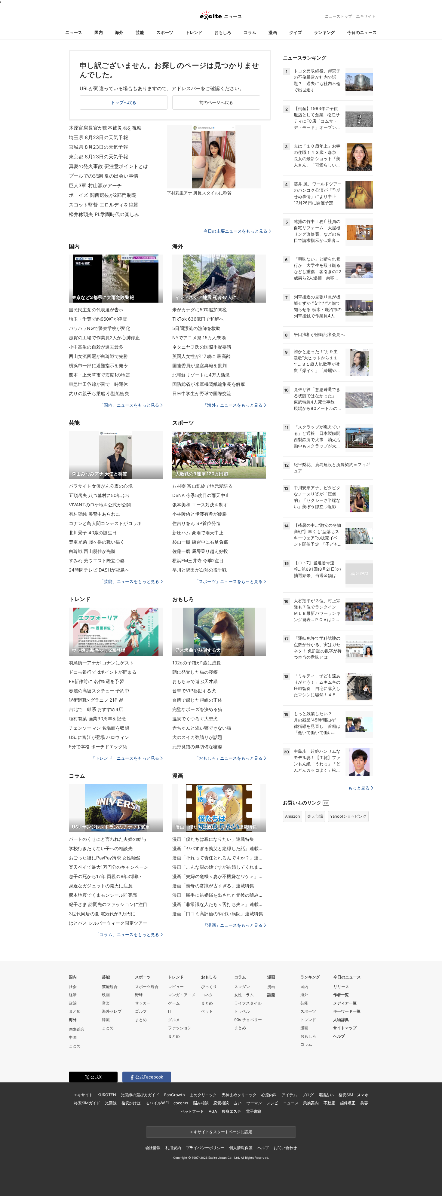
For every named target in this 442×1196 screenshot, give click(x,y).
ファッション (180, 1027)
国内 (98, 32)
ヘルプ (339, 1036)
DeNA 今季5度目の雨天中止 (201, 495)
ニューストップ (338, 16)
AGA (213, 1111)
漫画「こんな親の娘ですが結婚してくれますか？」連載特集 (219, 867)
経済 (73, 994)
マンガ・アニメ (181, 994)
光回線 (111, 1102)
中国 (73, 1037)
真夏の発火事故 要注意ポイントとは (108, 166)
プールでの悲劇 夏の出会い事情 (103, 176)
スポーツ (164, 32)
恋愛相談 (221, 1102)
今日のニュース (362, 32)
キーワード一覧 (347, 1011)
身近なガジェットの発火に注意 (101, 886)
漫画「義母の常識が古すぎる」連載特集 (213, 886)
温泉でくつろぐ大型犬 (195, 719)
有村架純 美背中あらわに (94, 514)
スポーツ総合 (146, 986)
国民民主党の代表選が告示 (96, 310)
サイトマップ (345, 1027)
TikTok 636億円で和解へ (198, 319)
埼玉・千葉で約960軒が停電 (98, 319)
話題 (271, 994)
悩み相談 (200, 1102)
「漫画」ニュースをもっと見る (232, 925)
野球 (139, 994)
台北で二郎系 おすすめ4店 (96, 709)
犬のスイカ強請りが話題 (197, 737)
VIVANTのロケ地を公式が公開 (100, 505)
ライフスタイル (248, 1003)
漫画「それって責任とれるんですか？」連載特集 (219, 858)
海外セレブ (111, 1011)
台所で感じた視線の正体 (197, 700)
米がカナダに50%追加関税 (199, 310)
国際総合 (76, 1029)
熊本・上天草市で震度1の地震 (99, 375)
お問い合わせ (285, 1147)
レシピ (272, 1102)
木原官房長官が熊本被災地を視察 (105, 128)
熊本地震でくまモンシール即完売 (103, 895)
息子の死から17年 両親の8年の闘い (105, 876)
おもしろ (222, 32)
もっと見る (359, 787)
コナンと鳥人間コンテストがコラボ (105, 523)
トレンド (194, 32)
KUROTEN (106, 1094)
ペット (207, 1011)
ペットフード (192, 1111)
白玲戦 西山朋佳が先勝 (92, 551)
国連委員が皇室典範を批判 (199, 365)
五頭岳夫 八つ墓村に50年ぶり (99, 495)
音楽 (106, 1003)
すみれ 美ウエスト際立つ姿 (97, 560)
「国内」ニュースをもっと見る (129, 404)
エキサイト (366, 16)
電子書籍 (253, 1111)
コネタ (207, 994)
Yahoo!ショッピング (348, 816)
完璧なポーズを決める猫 (197, 709)
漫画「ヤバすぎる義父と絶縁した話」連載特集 (219, 848)
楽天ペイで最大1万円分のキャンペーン (108, 867)
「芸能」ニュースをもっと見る (129, 581)
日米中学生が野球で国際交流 (202, 393)
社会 (73, 986)
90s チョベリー (248, 1019)
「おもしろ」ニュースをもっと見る (228, 758)
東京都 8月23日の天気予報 (98, 157)
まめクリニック (203, 1094)
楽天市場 (315, 816)
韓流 (106, 1019)
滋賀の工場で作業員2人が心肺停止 (104, 337)
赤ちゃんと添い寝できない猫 (202, 728)
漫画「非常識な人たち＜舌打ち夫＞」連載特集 (219, 904)
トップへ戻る (124, 102)
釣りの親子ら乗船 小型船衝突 (99, 393)
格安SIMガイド (87, 1102)
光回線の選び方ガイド (140, 1094)
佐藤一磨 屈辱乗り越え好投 (200, 551)
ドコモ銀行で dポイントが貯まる (103, 672)
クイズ (295, 32)
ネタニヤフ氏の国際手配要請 (202, 347)
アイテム (289, 1094)
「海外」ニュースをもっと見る (232, 404)
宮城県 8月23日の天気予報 (98, 147)
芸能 (140, 32)
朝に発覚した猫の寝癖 (195, 672)
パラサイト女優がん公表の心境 (101, 486)
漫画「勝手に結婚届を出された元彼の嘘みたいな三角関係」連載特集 (219, 895)
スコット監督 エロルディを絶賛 (103, 205)
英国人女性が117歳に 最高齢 (201, 356)
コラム (250, 32)
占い (237, 1102)
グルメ (174, 1019)
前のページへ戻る (216, 102)
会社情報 (153, 1147)
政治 (73, 1003)
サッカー (143, 1003)
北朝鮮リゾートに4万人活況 (201, 375)
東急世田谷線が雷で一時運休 (98, 384)
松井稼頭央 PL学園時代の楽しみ (104, 214)
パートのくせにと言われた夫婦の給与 (107, 839)
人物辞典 (341, 1019)
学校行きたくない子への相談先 (101, 848)
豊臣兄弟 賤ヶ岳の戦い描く (97, 542)
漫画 (273, 32)
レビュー (176, 986)
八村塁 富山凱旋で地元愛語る (202, 486)
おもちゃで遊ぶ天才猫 (195, 681)
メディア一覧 (345, 1003)
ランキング (324, 32)
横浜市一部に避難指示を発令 (98, 365)
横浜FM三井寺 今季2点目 (198, 560)
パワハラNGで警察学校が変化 (99, 328)
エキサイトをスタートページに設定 (221, 1131)
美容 (364, 1102)
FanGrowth (174, 1094)
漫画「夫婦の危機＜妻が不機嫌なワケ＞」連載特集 (219, 876)
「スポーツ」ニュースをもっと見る (228, 581)
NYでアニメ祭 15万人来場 (199, 337)
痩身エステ (231, 1111)
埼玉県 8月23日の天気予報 (98, 137)
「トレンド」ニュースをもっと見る (125, 758)
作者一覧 (341, 994)
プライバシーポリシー (205, 1147)
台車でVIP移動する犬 (194, 691)
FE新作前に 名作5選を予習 (96, 681)
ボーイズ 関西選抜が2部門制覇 (103, 195)
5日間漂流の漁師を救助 (196, 328)
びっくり (209, 986)
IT (169, 1011)
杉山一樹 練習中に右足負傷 (200, 542)
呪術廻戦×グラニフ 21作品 (96, 700)
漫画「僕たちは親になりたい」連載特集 (213, 839)
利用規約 (173, 1147)
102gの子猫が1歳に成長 (196, 663)
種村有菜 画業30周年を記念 (97, 719)
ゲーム (174, 1003)
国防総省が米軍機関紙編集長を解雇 (208, 384)
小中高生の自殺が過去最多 (96, 347)
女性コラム (244, 994)
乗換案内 (310, 1102)
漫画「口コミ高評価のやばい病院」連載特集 (217, 914)
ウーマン (254, 1102)
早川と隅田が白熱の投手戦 (199, 570)
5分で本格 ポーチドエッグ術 (98, 746)
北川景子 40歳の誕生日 (93, 532)
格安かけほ (131, 1102)
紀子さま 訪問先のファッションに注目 (108, 904)
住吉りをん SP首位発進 (196, 523)
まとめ (75, 1011)
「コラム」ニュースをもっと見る (127, 934)
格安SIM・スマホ (354, 1094)
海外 (119, 32)
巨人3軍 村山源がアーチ (95, 185)
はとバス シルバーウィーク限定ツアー (108, 923)
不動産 (329, 1102)
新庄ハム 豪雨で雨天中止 (197, 532)
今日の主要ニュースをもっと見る (235, 230)
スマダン (242, 986)
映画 (106, 994)
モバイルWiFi (157, 1102)
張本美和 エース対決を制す (200, 505)
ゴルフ (141, 1011)
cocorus (180, 1102)
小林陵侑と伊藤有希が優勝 (199, 514)
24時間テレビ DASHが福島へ (99, 570)
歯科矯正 (347, 1102)
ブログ (308, 1094)
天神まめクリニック (239, 1094)
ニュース (73, 32)
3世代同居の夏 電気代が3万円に (102, 914)
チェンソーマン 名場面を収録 (99, 728)
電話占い (326, 1094)
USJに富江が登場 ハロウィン (99, 737)
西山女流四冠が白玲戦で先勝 (98, 356)
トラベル (242, 1011)
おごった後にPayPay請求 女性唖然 (104, 858)
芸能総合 (110, 986)
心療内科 (269, 1094)
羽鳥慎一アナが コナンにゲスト (101, 663)
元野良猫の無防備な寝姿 (197, 746)
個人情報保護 (240, 1147)
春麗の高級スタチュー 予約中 (99, 691)
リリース (341, 986)
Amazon (292, 816)
